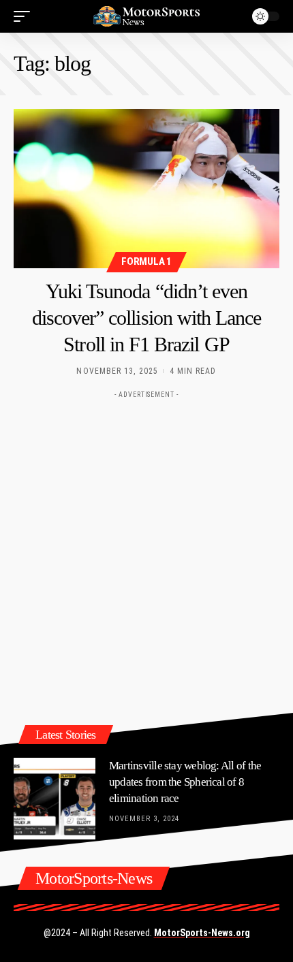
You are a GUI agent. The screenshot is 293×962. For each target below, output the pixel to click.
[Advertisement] (146, 551)
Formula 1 (146, 261)
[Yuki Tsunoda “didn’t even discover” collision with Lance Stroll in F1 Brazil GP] (146, 188)
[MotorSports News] (146, 16)
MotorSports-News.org (202, 932)
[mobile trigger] (25, 16)
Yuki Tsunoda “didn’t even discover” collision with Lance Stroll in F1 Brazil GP (147, 317)
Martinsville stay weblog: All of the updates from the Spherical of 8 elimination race (185, 782)
